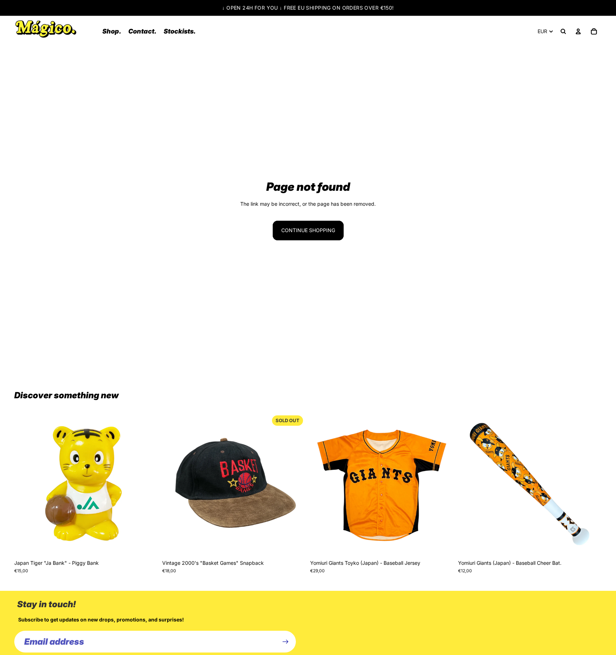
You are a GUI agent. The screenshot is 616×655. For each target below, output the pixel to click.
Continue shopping (308, 230)
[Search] (563, 31)
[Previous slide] (25, 484)
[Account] (578, 31)
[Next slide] (147, 484)
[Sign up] (285, 641)
